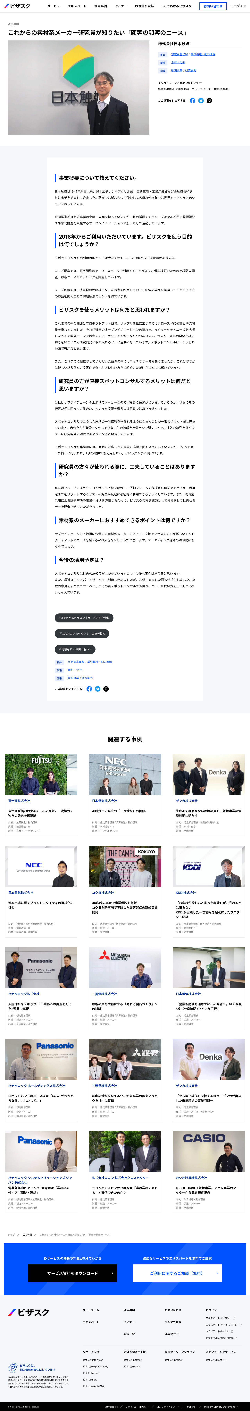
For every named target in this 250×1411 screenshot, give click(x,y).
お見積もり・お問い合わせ (75, 649)
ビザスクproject (173, 1359)
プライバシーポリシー (137, 1406)
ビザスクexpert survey (95, 1366)
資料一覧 (129, 1334)
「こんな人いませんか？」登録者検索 (82, 633)
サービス (53, 6)
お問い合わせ (213, 6)
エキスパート (77, 6)
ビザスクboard (132, 1366)
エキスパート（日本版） (219, 1318)
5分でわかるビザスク (177, 6)
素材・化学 (178, 62)
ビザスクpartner (132, 1359)
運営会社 (170, 1334)
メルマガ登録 (173, 1322)
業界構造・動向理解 (203, 54)
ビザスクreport (91, 1373)
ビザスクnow (90, 1379)
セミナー (121, 6)
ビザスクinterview (93, 1359)
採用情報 (109, 1406)
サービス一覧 (91, 1310)
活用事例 (100, 6)
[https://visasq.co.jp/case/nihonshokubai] (209, 100)
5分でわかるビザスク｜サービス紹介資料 (84, 618)
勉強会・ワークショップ (180, 1352)
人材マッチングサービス (221, 1352)
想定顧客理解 (179, 54)
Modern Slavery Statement (219, 1406)
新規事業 (176, 70)
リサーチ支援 (91, 1352)
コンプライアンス (166, 1406)
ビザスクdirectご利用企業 (220, 1338)
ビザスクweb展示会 (93, 1386)
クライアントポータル (217, 1331)
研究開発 (190, 70)
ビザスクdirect (214, 1359)
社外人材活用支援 (135, 1352)
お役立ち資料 (144, 6)
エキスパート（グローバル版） (222, 1324)
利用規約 (191, 1406)
